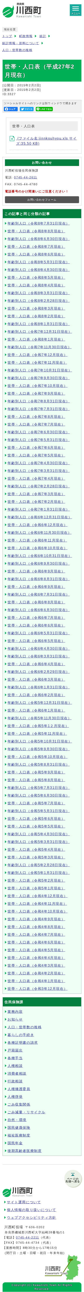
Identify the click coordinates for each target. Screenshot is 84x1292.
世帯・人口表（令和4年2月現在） (36, 973)
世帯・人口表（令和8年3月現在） (36, 308)
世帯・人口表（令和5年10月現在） (37, 757)
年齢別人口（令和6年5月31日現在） (39, 633)
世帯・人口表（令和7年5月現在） (36, 455)
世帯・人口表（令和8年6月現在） (36, 254)
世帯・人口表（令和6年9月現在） (36, 571)
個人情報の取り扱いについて (31, 1210)
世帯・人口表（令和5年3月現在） (36, 857)
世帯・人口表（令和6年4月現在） (36, 664)
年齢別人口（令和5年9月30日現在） (39, 749)
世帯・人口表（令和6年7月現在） (36, 617)
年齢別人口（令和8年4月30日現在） (39, 270)
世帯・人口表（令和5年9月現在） (36, 772)
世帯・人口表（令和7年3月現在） (36, 494)
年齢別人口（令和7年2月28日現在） (39, 486)
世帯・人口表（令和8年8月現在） (36, 231)
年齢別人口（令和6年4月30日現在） (39, 648)
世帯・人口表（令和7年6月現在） (36, 447)
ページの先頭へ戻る (72, 1180)
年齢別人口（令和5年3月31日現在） (39, 842)
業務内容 (15, 1012)
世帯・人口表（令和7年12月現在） (37, 355)
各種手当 (15, 1058)
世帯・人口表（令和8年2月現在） (36, 316)
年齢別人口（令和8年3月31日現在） (39, 293)
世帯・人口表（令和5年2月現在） (36, 880)
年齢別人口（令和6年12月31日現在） (40, 517)
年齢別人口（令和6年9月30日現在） (39, 563)
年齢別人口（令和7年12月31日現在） (40, 331)
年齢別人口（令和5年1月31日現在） (39, 873)
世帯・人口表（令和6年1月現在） (36, 710)
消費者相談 (17, 1073)
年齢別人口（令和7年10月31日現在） (40, 370)
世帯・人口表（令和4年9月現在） (36, 919)
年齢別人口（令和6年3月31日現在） (39, 656)
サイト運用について (24, 1202)
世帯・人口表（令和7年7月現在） (36, 424)
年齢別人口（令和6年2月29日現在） (39, 672)
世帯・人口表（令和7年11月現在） (37, 362)
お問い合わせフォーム (42, 199)
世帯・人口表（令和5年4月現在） (36, 849)
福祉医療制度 (19, 1135)
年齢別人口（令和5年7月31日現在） (39, 788)
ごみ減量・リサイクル (26, 1112)
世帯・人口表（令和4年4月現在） (36, 958)
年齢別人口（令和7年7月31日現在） (39, 409)
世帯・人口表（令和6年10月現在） (37, 548)
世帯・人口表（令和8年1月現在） (36, 339)
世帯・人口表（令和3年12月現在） (37, 989)
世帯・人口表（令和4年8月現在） (36, 927)
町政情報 (26, 36)
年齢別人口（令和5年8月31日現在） (39, 764)
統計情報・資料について (20, 43)
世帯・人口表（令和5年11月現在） (37, 733)
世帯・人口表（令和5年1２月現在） (38, 726)
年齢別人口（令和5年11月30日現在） (40, 718)
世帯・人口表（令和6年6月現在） (36, 625)
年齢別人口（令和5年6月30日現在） (39, 795)
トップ (7, 36)
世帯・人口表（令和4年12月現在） (37, 896)
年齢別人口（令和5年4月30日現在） (39, 834)
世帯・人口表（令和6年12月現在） (37, 525)
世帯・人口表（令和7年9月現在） (36, 393)
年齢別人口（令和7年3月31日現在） (39, 471)
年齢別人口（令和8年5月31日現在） (39, 262)
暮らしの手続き (21, 1035)
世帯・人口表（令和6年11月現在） (37, 540)
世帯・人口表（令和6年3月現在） (36, 679)
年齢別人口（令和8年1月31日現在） (39, 324)
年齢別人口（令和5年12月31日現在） (40, 703)
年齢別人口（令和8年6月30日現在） (39, 239)
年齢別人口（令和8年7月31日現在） (39, 223)
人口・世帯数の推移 (17, 50)
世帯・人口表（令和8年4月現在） (36, 285)
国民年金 (15, 1143)
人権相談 (15, 1066)
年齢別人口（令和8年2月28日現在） (39, 301)
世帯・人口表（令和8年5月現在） (36, 277)
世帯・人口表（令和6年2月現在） (36, 695)
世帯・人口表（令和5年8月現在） (36, 780)
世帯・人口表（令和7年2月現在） (36, 502)
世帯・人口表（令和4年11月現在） (37, 903)
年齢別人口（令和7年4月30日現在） (39, 463)
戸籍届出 (15, 1050)
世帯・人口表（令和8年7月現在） (36, 246)
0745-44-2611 (25, 177)
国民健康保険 (19, 1127)
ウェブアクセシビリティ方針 (31, 1217)
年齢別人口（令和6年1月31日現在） (39, 687)
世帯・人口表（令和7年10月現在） (37, 386)
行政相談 (15, 1081)
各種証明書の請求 (23, 1042)
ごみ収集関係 (19, 1104)
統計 (42, 36)
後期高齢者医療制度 (25, 1151)
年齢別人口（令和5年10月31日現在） (40, 741)
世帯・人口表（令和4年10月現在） (37, 911)
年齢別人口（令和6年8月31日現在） (39, 579)
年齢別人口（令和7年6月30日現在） (39, 432)
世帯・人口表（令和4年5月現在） (36, 950)
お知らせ (15, 1019)
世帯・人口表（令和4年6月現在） (36, 942)
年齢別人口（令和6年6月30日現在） (39, 610)
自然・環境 (17, 1120)
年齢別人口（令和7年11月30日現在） (40, 347)
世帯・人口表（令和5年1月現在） (36, 888)
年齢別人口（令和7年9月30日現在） (39, 378)
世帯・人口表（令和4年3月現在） (36, 965)
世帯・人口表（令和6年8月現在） (36, 602)
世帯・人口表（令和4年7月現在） (36, 934)
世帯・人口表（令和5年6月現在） (36, 818)
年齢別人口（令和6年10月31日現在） (40, 556)
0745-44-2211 (27, 1237)
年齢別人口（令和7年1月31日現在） (39, 509)
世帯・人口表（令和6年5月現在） (36, 641)
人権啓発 (15, 1097)
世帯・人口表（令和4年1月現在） (36, 981)
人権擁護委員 (19, 1089)
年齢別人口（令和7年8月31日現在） (39, 401)
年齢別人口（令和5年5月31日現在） (39, 811)
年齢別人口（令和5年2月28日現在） (39, 865)
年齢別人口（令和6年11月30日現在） (40, 532)
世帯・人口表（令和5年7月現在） (36, 803)
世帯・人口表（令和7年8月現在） (36, 416)
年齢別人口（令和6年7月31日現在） (39, 594)
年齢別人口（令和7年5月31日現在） (39, 440)
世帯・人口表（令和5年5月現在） (36, 826)
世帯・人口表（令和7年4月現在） (36, 478)
